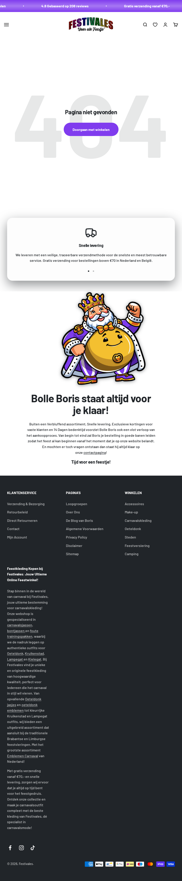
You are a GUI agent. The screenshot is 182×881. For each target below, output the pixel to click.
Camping (131, 554)
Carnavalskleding (138, 520)
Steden (130, 537)
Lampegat (15, 659)
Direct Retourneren (22, 520)
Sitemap (72, 554)
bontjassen (16, 631)
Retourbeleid (17, 512)
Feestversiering (137, 545)
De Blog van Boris (79, 520)
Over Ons (73, 512)
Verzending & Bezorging (26, 504)
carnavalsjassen (19, 625)
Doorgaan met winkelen (91, 129)
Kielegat (34, 659)
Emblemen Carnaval (22, 756)
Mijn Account (17, 537)
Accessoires (134, 504)
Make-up (131, 512)
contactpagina (94, 452)
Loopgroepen (76, 504)
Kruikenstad (34, 653)
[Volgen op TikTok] (33, 848)
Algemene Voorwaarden (84, 529)
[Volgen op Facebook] (10, 848)
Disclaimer (74, 545)
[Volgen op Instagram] (21, 848)
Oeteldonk (133, 529)
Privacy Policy (76, 537)
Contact (13, 529)
